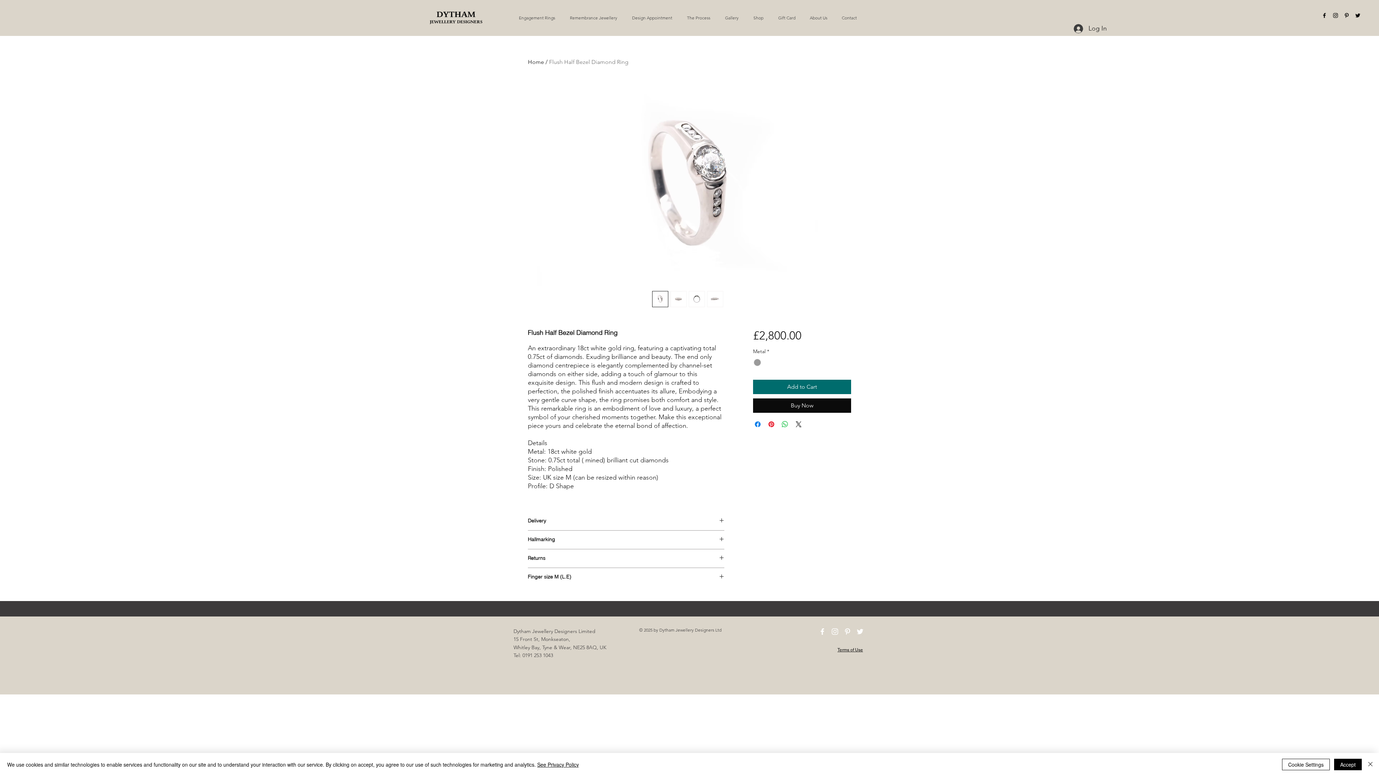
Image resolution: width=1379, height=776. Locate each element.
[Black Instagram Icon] (1335, 15)
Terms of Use (850, 649)
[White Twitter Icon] (860, 631)
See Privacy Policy (558, 764)
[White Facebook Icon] (822, 631)
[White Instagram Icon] (835, 631)
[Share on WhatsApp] (785, 424)
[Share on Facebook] (757, 424)
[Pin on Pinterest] (771, 424)
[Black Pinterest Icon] (1346, 15)
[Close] (1370, 764)
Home (536, 62)
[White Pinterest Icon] (847, 631)
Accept (1348, 764)
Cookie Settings (1306, 764)
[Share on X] (798, 424)
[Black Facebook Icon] (1324, 15)
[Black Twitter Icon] (1358, 15)
